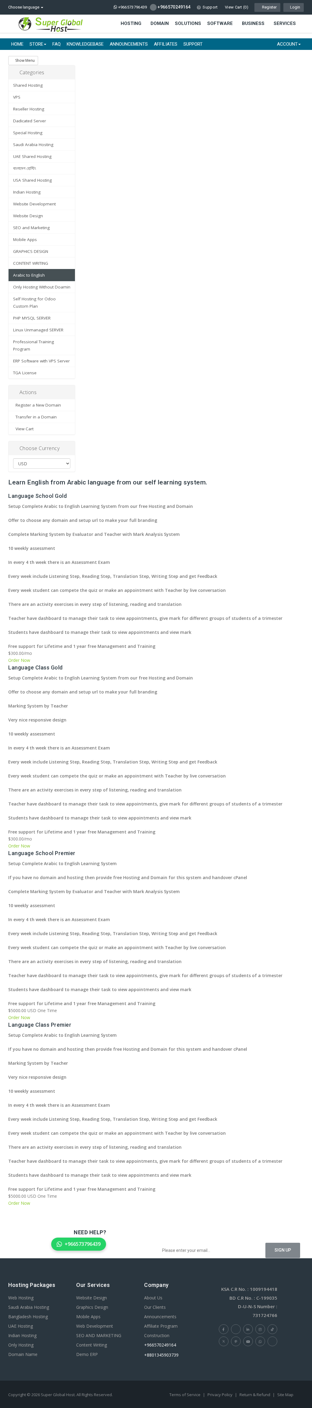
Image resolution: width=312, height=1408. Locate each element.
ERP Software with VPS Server (41, 361)
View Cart (23, 428)
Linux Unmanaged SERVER (38, 330)
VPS (16, 97)
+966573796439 (132, 7)
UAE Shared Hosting (32, 156)
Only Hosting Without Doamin (41, 287)
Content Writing (91, 1345)
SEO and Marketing (31, 227)
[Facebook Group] (236, 1329)
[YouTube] (248, 1341)
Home (17, 44)
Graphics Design (92, 1307)
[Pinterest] (236, 1341)
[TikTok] (272, 1329)
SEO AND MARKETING (98, 1335)
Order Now (19, 660)
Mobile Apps (25, 239)
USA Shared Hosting (32, 180)
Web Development (94, 1326)
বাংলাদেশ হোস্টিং (24, 168)
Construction (156, 1335)
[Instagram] (260, 1329)
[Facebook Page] (224, 1329)
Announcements (129, 44)
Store (36, 44)
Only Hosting (21, 1345)
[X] (224, 1341)
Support (210, 7)
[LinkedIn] (248, 1329)
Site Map (285, 1394)
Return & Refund (254, 1394)
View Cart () (236, 7)
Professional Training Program (33, 345)
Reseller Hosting (28, 109)
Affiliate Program (161, 1326)
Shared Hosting (28, 85)
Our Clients (155, 1307)
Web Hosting (21, 1298)
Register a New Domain (37, 405)
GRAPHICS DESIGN (30, 251)
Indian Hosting (27, 192)
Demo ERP (87, 1354)
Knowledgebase (85, 44)
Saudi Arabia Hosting (33, 144)
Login (295, 7)
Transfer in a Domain (35, 417)
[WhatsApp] (260, 1341)
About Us (153, 1298)
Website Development (34, 204)
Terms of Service (184, 1394)
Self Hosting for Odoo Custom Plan (34, 302)
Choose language (24, 7)
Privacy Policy (219, 1394)
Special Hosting (27, 132)
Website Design (28, 215)
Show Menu (24, 60)
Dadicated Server (29, 121)
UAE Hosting (20, 1326)
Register (269, 7)
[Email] (272, 1341)
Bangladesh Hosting (28, 1316)
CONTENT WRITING (30, 263)
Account (287, 44)
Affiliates (165, 44)
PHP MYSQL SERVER (32, 318)
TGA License (25, 373)
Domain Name (22, 1354)
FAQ (56, 44)
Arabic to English (29, 275)
